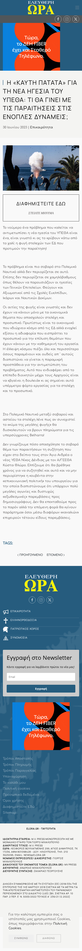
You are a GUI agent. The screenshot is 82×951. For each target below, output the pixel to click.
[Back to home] (41, 7)
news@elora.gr (35, 855)
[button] (77, 7)
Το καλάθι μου (14, 782)
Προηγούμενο (31, 555)
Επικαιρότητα (41, 127)
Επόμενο (55, 555)
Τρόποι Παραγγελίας (19, 770)
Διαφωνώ (49, 938)
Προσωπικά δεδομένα (21, 794)
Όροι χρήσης (13, 800)
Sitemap (9, 812)
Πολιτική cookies (16, 788)
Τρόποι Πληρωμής (17, 764)
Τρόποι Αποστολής (18, 758)
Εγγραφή (41, 688)
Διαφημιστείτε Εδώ (19, 807)
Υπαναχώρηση (14, 776)
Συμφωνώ (21, 938)
